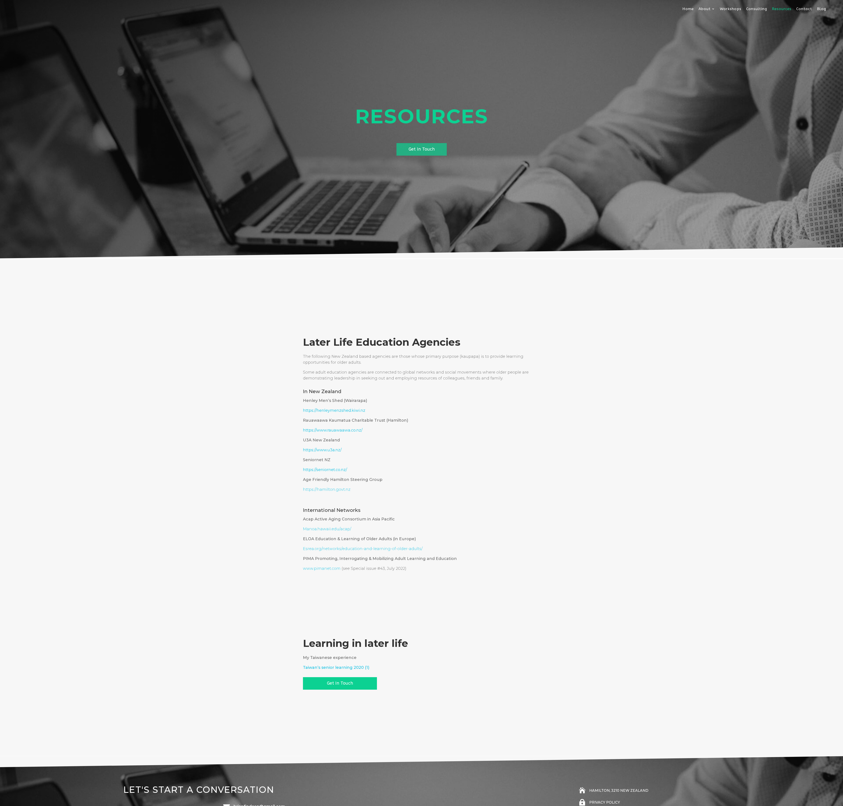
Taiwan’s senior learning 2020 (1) (336, 667)
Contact (804, 9)
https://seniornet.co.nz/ (325, 469)
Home (688, 9)
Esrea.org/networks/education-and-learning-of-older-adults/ (363, 548)
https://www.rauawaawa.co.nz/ (332, 430)
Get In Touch (422, 149)
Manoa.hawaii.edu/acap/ (327, 529)
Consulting (756, 9)
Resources (781, 9)
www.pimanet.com (321, 568)
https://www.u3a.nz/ (322, 450)
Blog (821, 9)
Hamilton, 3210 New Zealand (618, 790)
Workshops (730, 9)
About (705, 9)
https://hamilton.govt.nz (326, 489)
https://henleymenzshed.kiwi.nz (334, 410)
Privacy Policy (604, 802)
